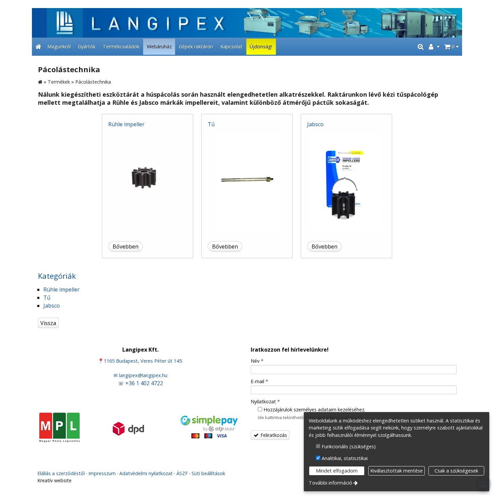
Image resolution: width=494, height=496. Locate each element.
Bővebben (125, 246)
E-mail (259, 381)
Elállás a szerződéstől (61, 473)
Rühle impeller (126, 124)
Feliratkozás (273, 435)
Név (257, 361)
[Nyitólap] (247, 23)
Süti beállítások (208, 473)
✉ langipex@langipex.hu (140, 375)
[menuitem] (38, 47)
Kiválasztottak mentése (396, 470)
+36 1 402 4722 (144, 383)
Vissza (48, 323)
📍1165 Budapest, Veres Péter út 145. (140, 361)
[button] (451, 47)
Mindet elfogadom (337, 470)
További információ (330, 483)
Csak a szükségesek (456, 470)
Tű (211, 124)
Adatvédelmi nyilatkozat (146, 473)
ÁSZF (182, 473)
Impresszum (102, 473)
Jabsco (315, 124)
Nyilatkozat (265, 401)
